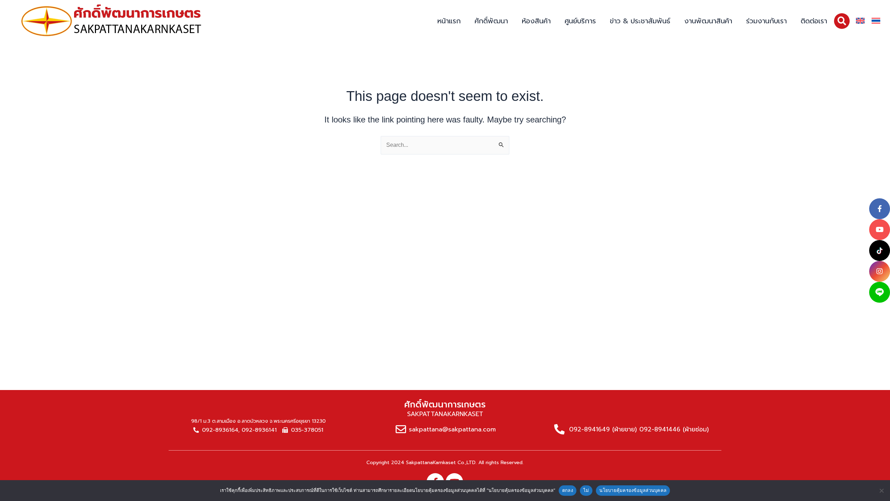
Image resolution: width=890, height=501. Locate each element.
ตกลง (567, 490)
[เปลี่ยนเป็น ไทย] (876, 21)
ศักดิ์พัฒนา (491, 21)
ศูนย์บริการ (580, 21)
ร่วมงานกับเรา (766, 21)
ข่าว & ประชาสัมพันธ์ (640, 21)
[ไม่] (881, 490)
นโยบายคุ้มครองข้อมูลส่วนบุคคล (632, 490)
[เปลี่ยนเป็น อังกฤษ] (860, 21)
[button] (842, 21)
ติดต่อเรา (814, 21)
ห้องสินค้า (536, 21)
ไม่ (586, 490)
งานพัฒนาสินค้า (708, 21)
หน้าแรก (449, 21)
